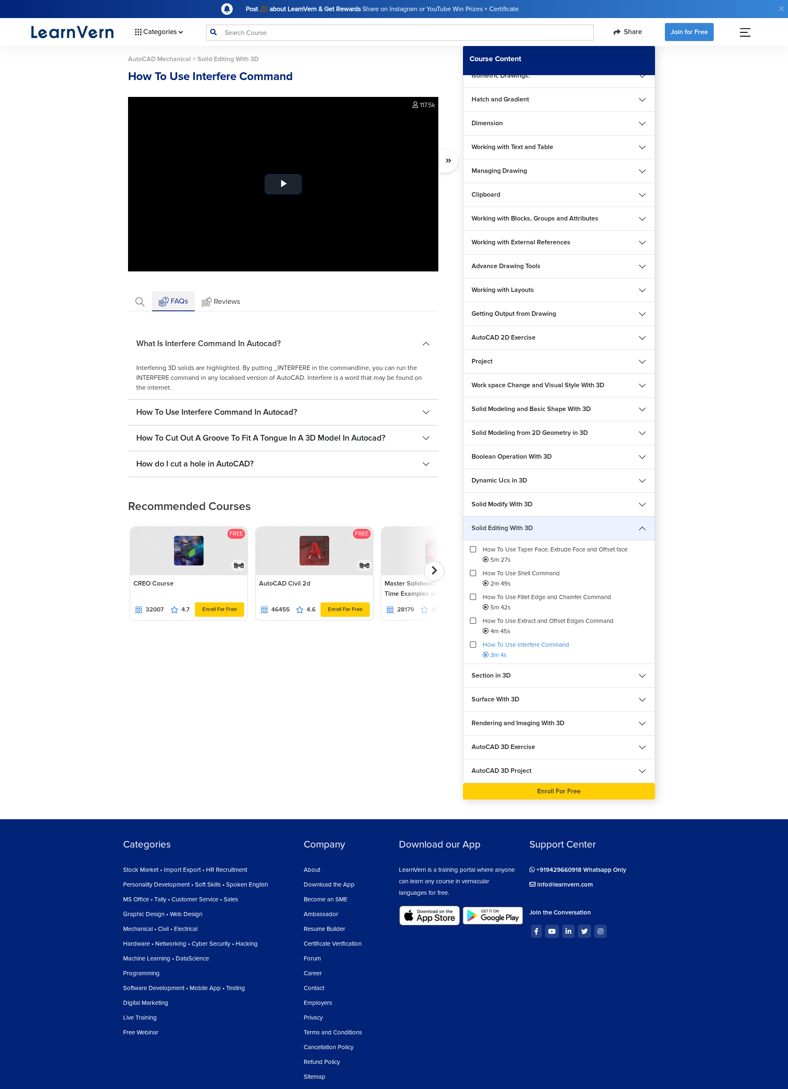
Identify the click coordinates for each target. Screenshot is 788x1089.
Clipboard (486, 195)
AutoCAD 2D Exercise (504, 337)
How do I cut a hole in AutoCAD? (195, 464)
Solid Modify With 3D (502, 504)
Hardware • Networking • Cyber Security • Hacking (190, 943)
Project (482, 361)
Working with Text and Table (512, 147)
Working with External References (521, 242)
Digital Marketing (145, 1002)
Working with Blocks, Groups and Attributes (535, 218)
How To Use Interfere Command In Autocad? (216, 412)
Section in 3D (491, 675)
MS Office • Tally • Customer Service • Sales (180, 899)
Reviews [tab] (227, 301)
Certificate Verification (333, 943)
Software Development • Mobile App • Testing (184, 988)
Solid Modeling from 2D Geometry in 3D (530, 433)
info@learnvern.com (564, 884)
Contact (314, 988)
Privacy (313, 1017)
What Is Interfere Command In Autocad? (208, 344)
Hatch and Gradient (500, 99)
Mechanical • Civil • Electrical (160, 929)
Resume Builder (324, 929)
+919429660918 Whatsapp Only (580, 869)
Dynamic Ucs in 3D (499, 480)
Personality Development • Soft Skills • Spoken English (195, 884)
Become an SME (326, 899)
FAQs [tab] (178, 301)
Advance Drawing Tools (506, 266)
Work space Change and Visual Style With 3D (538, 385)
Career (313, 973)
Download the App (329, 884)
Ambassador (321, 914)
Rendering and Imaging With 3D (518, 723)
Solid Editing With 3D (502, 528)
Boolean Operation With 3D (512, 457)
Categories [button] (160, 32)
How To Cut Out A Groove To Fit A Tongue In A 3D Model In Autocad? (260, 438)
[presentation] (434, 571)
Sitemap (314, 1076)
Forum (312, 958)
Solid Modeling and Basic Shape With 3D (531, 409)
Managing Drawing (499, 171)
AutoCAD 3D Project (501, 771)
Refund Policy (322, 1062)
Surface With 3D (495, 699)
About (312, 869)
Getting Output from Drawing (514, 314)
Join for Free (689, 32)
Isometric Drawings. (501, 75)
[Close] (781, 8)
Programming (141, 973)
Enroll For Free (219, 609)
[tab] (140, 301)
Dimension (487, 123)
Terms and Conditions (333, 1032)
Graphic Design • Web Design (162, 914)
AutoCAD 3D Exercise (503, 747)
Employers (318, 1002)
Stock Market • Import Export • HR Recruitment (185, 869)
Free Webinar (140, 1032)
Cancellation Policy (328, 1047)
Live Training (140, 1017)
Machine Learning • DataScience (166, 958)
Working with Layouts (503, 290)
